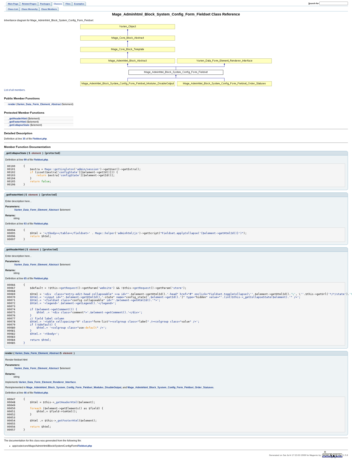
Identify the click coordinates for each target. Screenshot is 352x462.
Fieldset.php (40, 138)
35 (24, 138)
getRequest (69, 287)
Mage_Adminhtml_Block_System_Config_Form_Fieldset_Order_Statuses (170, 387)
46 (25, 392)
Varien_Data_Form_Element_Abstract (39, 104)
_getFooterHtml (17, 121)
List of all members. (14, 90)
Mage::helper (105, 233)
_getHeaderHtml (17, 118)
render (12, 104)
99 (25, 159)
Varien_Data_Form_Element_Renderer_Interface (47, 382)
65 (25, 278)
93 (25, 223)
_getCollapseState (18, 125)
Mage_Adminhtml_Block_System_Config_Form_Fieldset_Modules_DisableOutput (73, 387)
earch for (313, 3)
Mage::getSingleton (59, 169)
